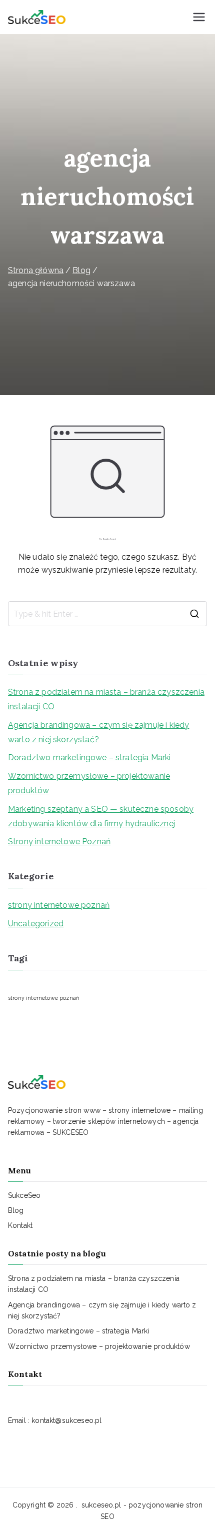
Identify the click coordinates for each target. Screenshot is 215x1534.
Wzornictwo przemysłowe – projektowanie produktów (89, 783)
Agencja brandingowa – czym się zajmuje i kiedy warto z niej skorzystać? (98, 732)
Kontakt (20, 1225)
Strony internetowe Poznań (59, 841)
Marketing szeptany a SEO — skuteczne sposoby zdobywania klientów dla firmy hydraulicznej (101, 816)
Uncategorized (36, 923)
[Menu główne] (199, 17)
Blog (16, 1210)
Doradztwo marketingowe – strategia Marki (89, 757)
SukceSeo (24, 1195)
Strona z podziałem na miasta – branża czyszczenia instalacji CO (106, 699)
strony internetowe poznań (59, 905)
